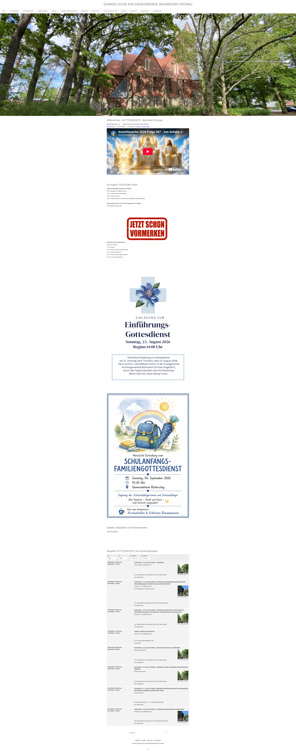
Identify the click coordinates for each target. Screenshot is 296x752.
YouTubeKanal (157, 11)
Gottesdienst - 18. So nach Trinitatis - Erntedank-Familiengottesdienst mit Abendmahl (159, 709)
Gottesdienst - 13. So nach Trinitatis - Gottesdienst (149, 562)
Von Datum (133, 556)
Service (54, 11)
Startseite (138, 740)
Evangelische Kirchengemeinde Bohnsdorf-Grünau (148, 4)
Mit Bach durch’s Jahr (110, 11)
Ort (108, 556)
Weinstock (85, 11)
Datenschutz (145, 11)
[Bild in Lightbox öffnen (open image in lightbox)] (148, 327)
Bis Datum (144, 556)
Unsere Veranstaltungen (68, 11)
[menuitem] (4, 11)
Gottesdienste (14, 11)
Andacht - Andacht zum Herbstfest (144, 631)
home (3, 11)
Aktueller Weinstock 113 (113, 124)
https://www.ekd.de (112, 531)
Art (119, 556)
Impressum (134, 11)
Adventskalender (28, 11)
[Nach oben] (148, 749)
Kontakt (123, 11)
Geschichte (95, 11)
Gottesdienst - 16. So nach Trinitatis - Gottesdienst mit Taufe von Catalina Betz (157, 647)
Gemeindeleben (42, 11)
